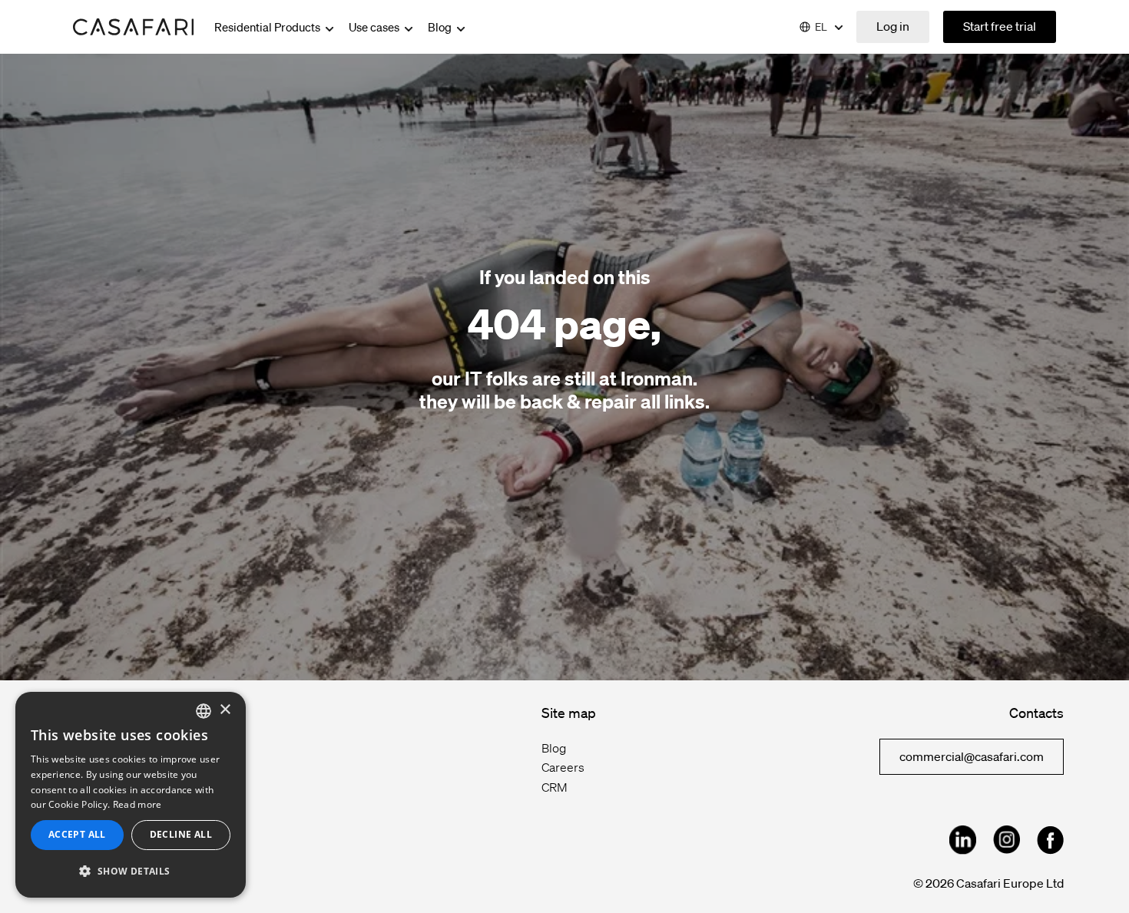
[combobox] (203, 711)
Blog (441, 27)
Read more (137, 804)
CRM (554, 787)
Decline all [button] (181, 834)
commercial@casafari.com (971, 756)
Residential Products (268, 27)
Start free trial (999, 26)
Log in (892, 26)
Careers (562, 767)
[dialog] (130, 795)
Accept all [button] (77, 834)
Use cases (375, 27)
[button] (130, 871)
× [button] (224, 710)
